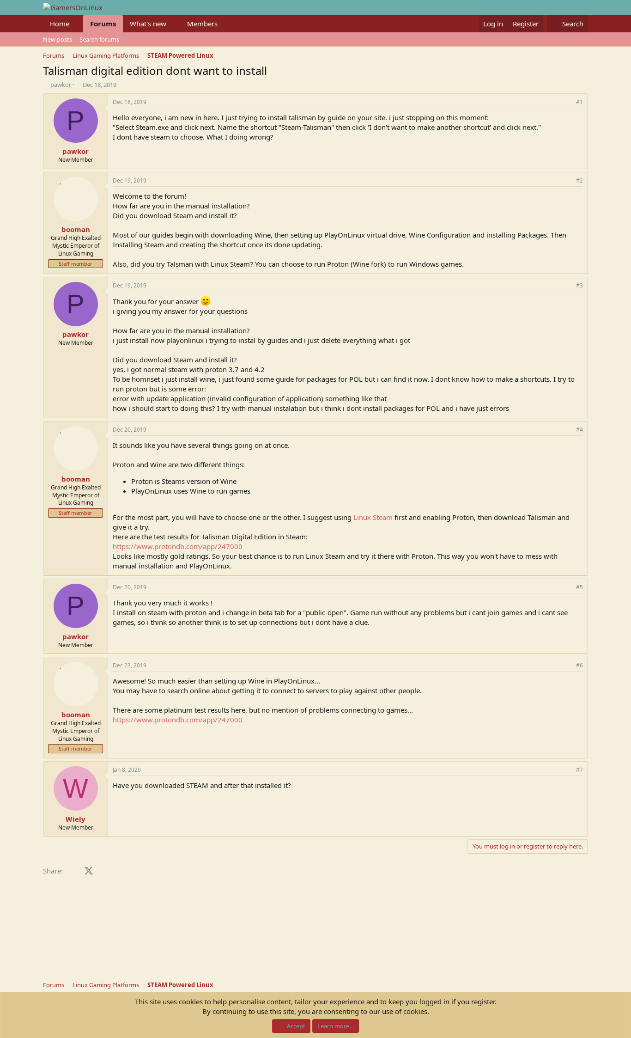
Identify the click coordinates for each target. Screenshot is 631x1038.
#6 (579, 665)
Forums (103, 23)
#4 (579, 430)
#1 (579, 102)
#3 (579, 285)
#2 (579, 180)
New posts (57, 39)
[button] (76, 23)
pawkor (60, 84)
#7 (579, 770)
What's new (148, 23)
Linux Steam (373, 517)
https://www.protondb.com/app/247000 (178, 546)
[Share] (567, 102)
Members (202, 23)
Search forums (99, 39)
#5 (579, 587)
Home (59, 23)
